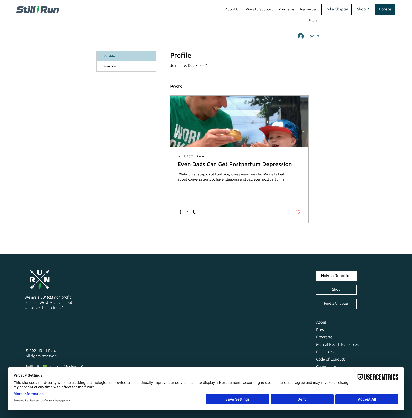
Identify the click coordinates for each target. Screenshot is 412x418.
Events (110, 66)
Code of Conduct (330, 359)
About (321, 322)
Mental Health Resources (337, 344)
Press (320, 329)
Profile (109, 56)
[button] (232, 9)
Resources (325, 352)
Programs (324, 337)
